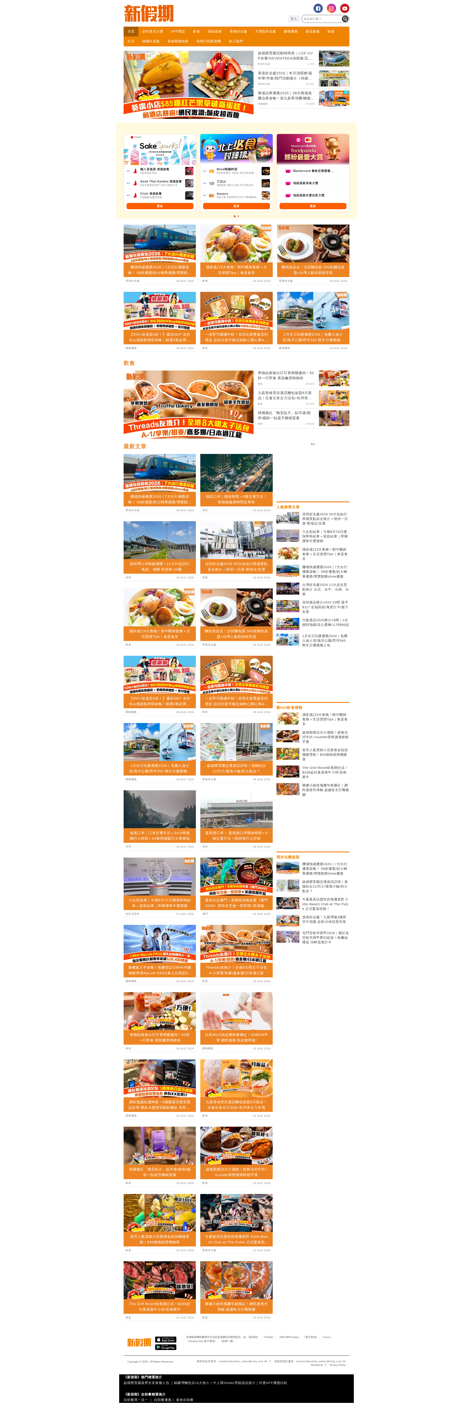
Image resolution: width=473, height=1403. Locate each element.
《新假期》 (253, 1337)
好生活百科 (132, 913)
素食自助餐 (185, 1400)
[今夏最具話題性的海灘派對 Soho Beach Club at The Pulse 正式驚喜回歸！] (287, 903)
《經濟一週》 (227, 1341)
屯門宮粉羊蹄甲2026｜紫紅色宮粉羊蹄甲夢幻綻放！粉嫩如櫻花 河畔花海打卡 (325, 937)
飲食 (196, 31)
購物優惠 (291, 31)
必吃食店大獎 (152, 31)
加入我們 (236, 41)
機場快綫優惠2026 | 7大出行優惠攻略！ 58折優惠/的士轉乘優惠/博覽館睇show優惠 (324, 571)
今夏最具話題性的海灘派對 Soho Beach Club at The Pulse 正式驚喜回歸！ (325, 904)
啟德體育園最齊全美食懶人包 (146, 1383)
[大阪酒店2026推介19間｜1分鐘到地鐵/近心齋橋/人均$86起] (287, 624)
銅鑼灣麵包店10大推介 (192, 1383)
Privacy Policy (338, 1364)
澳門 (205, 913)
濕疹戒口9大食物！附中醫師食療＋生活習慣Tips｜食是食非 (325, 554)
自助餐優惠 (162, 1400)
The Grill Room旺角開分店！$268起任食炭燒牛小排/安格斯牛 (325, 772)
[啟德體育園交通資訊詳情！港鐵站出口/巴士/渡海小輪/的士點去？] (287, 886)
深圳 (128, 577)
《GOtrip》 (268, 1337)
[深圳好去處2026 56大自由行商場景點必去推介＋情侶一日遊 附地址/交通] (287, 518)
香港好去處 (238, 31)
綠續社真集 (151, 41)
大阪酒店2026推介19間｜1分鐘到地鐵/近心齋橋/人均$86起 (325, 622)
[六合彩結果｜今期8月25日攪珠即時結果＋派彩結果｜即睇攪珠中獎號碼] (287, 536)
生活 (131, 41)
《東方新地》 (311, 1337)
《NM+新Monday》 (289, 1337)
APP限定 (178, 31)
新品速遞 (313, 31)
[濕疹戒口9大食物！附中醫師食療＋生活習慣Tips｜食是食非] (287, 553)
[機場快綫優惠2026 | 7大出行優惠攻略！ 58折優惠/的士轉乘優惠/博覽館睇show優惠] (287, 571)
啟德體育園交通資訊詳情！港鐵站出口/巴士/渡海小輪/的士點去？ (325, 886)
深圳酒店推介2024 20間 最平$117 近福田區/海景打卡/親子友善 (325, 606)
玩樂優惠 (263, 104)
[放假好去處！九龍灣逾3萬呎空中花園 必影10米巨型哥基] (287, 921)
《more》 (326, 1337)
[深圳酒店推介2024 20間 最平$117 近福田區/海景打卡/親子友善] (287, 606)
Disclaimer (317, 1364)
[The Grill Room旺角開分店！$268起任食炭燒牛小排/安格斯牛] (287, 772)
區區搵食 (215, 31)
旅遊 (330, 31)
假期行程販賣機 (208, 41)
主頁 (131, 31)
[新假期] (180, 13)
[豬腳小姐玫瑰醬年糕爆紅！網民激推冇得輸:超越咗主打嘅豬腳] (287, 789)
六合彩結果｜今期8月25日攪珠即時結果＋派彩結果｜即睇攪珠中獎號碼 (325, 536)
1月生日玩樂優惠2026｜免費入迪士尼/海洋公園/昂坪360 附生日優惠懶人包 (325, 640)
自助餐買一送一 (136, 1400)
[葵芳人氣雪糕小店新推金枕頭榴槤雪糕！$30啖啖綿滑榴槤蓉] (287, 754)
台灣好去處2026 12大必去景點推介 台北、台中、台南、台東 (325, 589)
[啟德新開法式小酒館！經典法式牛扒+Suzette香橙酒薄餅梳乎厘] (287, 736)
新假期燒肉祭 (178, 41)
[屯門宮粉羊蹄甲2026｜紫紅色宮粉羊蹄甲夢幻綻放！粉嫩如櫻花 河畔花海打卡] (287, 937)
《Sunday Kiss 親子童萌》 (201, 1341)
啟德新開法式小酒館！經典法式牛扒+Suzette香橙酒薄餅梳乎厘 (325, 737)
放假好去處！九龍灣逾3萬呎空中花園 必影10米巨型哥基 (324, 919)
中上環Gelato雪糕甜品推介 (234, 1383)
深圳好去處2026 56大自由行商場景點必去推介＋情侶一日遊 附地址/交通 (325, 518)
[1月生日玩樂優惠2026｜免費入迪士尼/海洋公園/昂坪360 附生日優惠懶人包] (287, 640)
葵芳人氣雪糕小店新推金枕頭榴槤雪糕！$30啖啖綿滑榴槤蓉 (325, 754)
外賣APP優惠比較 (273, 1383)
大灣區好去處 (265, 31)
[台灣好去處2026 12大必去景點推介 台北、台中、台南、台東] (287, 589)
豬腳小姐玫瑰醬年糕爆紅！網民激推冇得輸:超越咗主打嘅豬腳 (325, 789)
